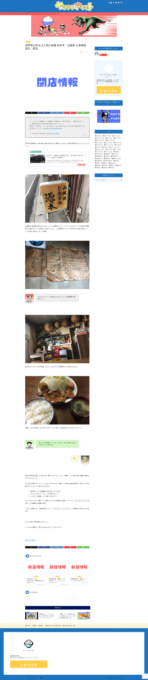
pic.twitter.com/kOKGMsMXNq (52, 128)
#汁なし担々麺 (108, 160)
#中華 (117, 151)
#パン (98, 147)
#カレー (109, 138)
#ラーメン (117, 149)
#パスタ (118, 144)
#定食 (107, 156)
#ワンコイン (108, 151)
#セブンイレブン (100, 140)
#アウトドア (107, 135)
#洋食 (117, 160)
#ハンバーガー (108, 142)
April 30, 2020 (54, 133)
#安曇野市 (99, 156)
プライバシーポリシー (32, 677)
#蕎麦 (112, 165)
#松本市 (28, 540)
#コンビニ (117, 138)
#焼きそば (113, 163)
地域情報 (34, 625)
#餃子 (112, 167)
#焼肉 (98, 165)
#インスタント (100, 138)
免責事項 (41, 677)
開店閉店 (28, 41)
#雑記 (98, 167)
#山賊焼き (99, 158)
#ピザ (105, 147)
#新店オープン (116, 158)
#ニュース (99, 142)
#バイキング (99, 144)
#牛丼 (105, 165)
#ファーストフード (114, 147)
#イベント (117, 135)
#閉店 (34, 540)
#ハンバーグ (118, 142)
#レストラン (99, 151)
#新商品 (107, 158)
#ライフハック (100, 149)
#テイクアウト (111, 140)
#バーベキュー (109, 144)
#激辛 (98, 163)
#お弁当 (98, 135)
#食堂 (105, 167)
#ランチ (109, 149)
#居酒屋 (114, 156)
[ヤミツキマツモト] (74, 11)
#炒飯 (105, 163)
